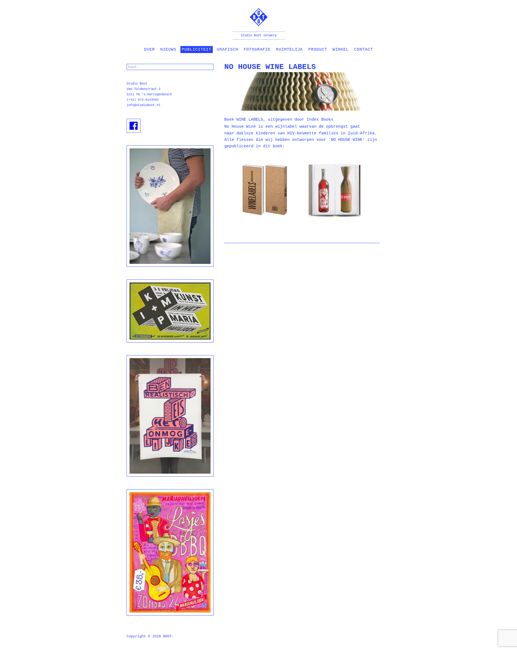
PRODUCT (317, 49)
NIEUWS (168, 49)
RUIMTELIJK (289, 49)
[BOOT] (259, 22)
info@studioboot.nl (143, 105)
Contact (363, 49)
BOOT (167, 636)
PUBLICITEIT (196, 49)
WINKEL (341, 49)
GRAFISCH (227, 49)
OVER (149, 49)
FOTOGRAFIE (257, 49)
